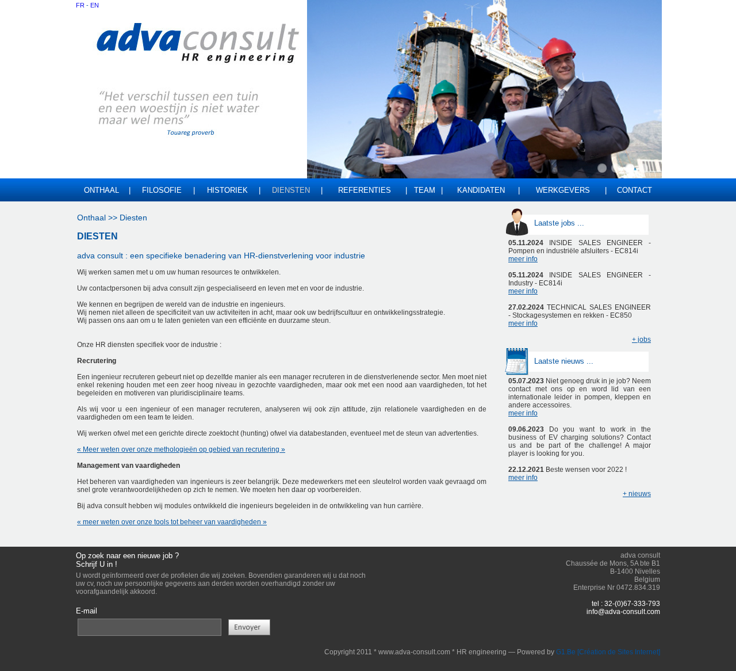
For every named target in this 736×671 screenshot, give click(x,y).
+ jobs (641, 340)
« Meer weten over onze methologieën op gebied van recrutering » (181, 449)
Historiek (227, 190)
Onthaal (101, 190)
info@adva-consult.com (623, 612)
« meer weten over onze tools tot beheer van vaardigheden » (172, 522)
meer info (523, 259)
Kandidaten (481, 190)
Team (424, 190)
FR (80, 5)
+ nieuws (637, 494)
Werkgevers (563, 190)
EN (94, 5)
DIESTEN (97, 236)
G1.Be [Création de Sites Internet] (608, 652)
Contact (634, 190)
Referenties (364, 190)
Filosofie (162, 190)
